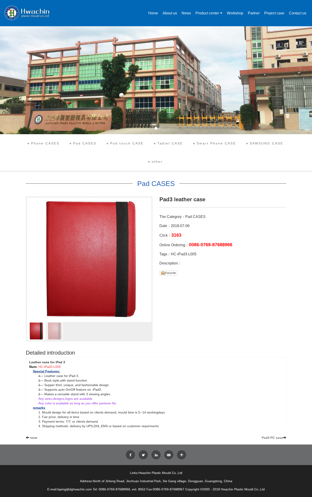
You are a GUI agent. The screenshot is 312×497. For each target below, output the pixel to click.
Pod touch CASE (127, 143)
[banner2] (156, 80)
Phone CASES (45, 143)
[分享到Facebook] (130, 454)
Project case (274, 13)
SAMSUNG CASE (266, 143)
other (157, 161)
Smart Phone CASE (216, 143)
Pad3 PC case (272, 437)
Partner (254, 13)
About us (170, 13)
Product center (207, 13)
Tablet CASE (170, 143)
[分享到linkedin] (156, 454)
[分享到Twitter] (143, 454)
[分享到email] (168, 454)
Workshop (235, 13)
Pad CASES (84, 143)
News (186, 13)
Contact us (297, 13)
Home (153, 13)
